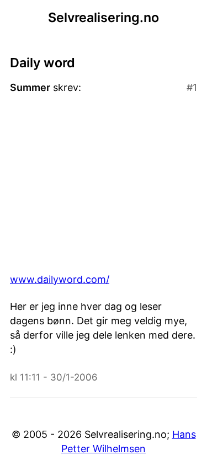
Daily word (42, 63)
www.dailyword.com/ (59, 279)
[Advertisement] (103, 183)
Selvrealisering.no (103, 17)
